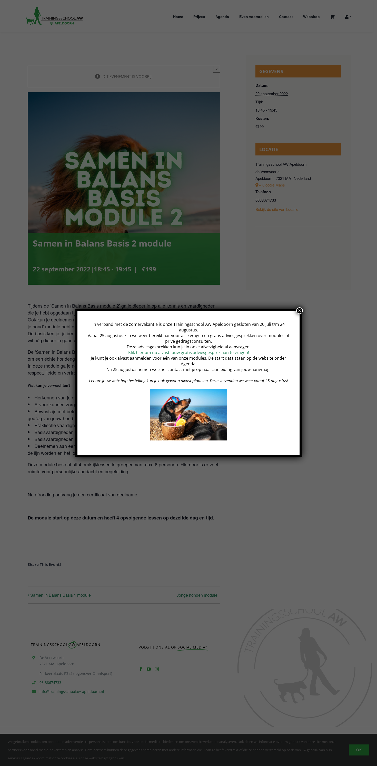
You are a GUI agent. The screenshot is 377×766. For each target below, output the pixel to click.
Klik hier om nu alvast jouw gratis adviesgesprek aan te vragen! (188, 352)
